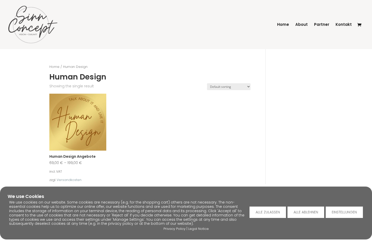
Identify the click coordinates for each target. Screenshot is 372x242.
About (301, 25)
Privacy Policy (174, 228)
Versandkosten (69, 180)
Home (283, 25)
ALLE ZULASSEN (268, 212)
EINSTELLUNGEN (344, 212)
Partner (321, 25)
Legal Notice (198, 228)
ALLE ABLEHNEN (306, 212)
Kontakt (344, 25)
